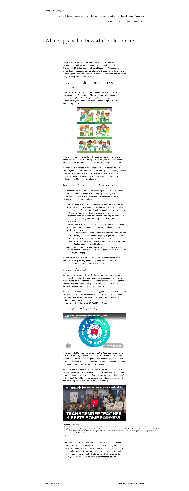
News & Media (113, 16)
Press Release (127, 16)
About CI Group (65, 16)
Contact (94, 16)
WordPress (139, 483)
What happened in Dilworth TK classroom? (126, 21)
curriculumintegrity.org (54, 11)
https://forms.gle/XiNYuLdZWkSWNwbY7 (91, 303)
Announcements (81, 16)
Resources (139, 16)
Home (102, 16)
